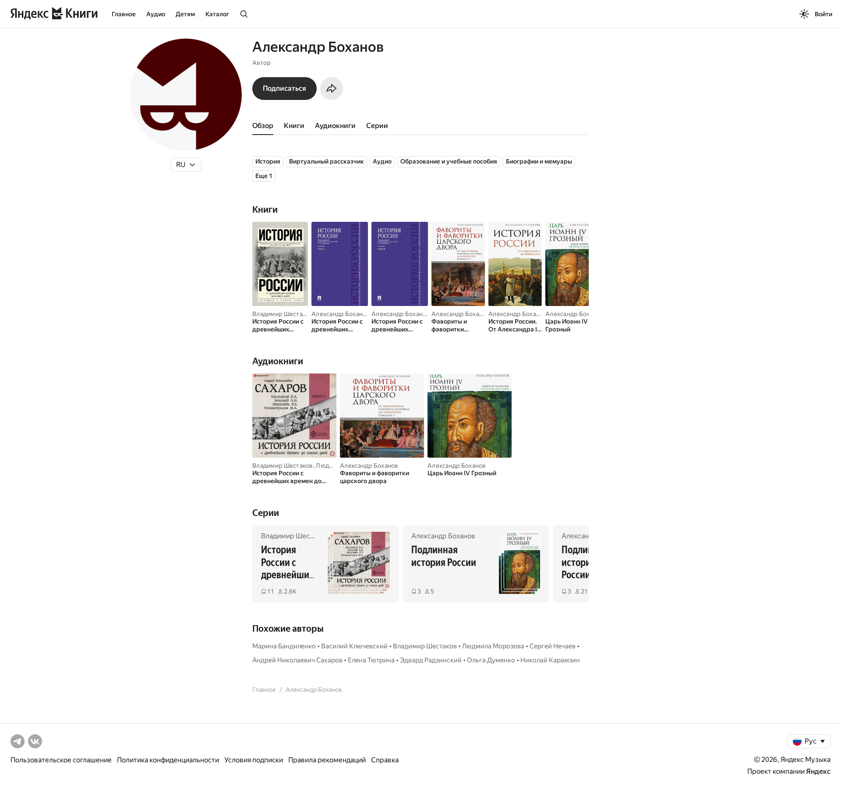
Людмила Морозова (493, 646)
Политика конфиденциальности (168, 760)
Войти (823, 14)
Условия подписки (253, 760)
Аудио (155, 14)
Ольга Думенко (491, 660)
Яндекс (818, 771)
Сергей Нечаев (553, 646)
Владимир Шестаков (282, 313)
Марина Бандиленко (284, 646)
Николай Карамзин (550, 660)
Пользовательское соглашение (61, 760)
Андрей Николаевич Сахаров (297, 660)
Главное (124, 14)
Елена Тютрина (371, 660)
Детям (185, 14)
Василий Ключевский (354, 646)
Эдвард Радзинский (431, 660)
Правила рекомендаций (327, 760)
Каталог (217, 14)
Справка (385, 760)
